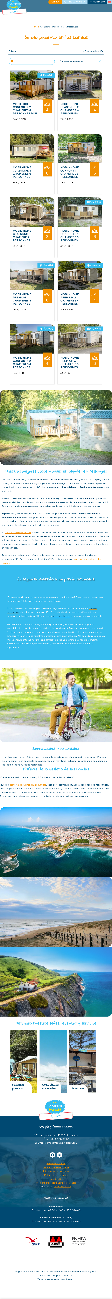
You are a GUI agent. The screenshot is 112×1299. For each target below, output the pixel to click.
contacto (99, 2)
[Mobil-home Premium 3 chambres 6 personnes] (80, 353)
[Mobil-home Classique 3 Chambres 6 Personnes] (32, 163)
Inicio (36, 27)
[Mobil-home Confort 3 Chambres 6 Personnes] (80, 163)
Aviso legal (56, 1179)
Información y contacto (56, 1171)
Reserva (55, 2)
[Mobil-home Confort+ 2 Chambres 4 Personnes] (32, 353)
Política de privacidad (56, 1175)
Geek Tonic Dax (62, 1187)
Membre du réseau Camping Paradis (56, 1183)
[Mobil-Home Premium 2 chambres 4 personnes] (80, 289)
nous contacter (61, 616)
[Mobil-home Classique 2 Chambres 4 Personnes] (80, 99)
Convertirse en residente (56, 1167)
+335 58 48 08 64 (76, 2)
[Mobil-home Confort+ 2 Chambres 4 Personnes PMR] (32, 99)
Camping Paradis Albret (18, 532)
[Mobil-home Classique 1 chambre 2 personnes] (32, 226)
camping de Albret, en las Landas (28, 785)
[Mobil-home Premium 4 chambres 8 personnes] (32, 289)
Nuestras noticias (56, 1164)
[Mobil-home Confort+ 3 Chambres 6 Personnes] (80, 226)
